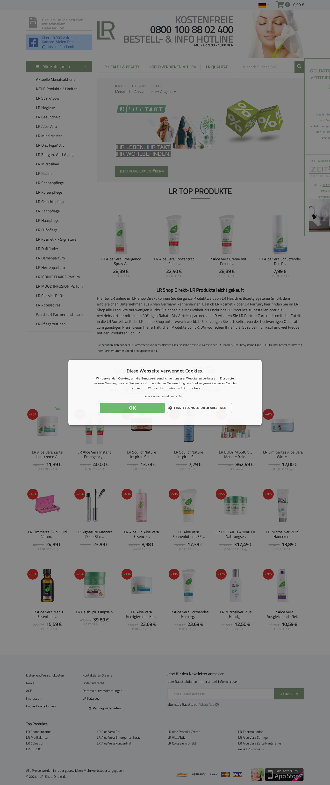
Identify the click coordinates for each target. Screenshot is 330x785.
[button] (165, 396)
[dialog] (165, 392)
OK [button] (132, 408)
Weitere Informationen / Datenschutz (174, 388)
